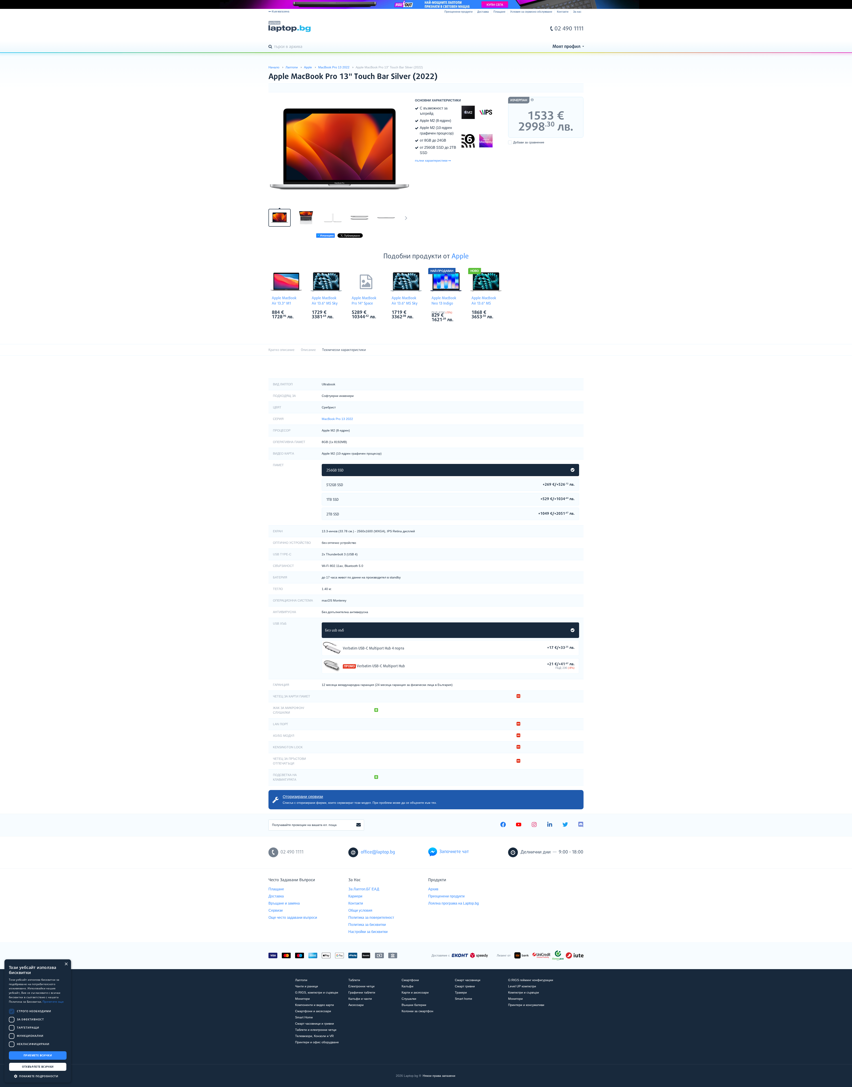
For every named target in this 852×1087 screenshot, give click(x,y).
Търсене (271, 47)
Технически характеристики (344, 349)
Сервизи (275, 910)
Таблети (354, 980)
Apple (460, 256)
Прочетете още (53, 1002)
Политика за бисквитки (367, 925)
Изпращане (327, 235)
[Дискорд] (581, 825)
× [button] (66, 964)
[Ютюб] (518, 825)
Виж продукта (332, 648)
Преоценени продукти (458, 11)
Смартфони (410, 980)
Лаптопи (301, 980)
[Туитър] (565, 825)
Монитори (302, 998)
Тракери (461, 992)
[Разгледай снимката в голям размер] (339, 150)
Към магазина (280, 11)
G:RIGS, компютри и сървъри (316, 992)
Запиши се (358, 825)
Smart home (463, 998)
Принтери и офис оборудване (317, 1042)
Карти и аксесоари (415, 992)
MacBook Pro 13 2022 (337, 419)
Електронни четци (361, 986)
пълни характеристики (431, 160)
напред (406, 218)
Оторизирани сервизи (303, 796)
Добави (528, 142)
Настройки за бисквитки (368, 932)
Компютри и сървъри (523, 992)
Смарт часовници (467, 980)
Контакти (562, 11)
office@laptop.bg (378, 852)
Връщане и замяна (284, 903)
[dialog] (37, 1021)
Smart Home (304, 1017)
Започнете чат (454, 851)
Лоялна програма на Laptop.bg (453, 903)
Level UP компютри (522, 986)
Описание (308, 349)
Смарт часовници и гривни (314, 1023)
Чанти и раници (306, 986)
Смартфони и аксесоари (313, 1011)
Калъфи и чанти (360, 998)
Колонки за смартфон (417, 1011)
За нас (577, 11)
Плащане (499, 11)
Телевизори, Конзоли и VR (314, 1036)
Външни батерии (414, 1005)
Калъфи (407, 986)
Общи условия (360, 910)
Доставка (483, 11)
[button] (38, 1076)
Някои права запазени (439, 1075)
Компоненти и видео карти (314, 1005)
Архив (433, 889)
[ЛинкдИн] (549, 825)
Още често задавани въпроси (292, 917)
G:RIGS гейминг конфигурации (530, 980)
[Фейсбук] (503, 825)
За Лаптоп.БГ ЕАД (363, 889)
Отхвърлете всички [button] (38, 1067)
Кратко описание (281, 349)
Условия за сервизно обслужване (531, 11)
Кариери (355, 896)
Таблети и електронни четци (315, 1030)
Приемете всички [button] (38, 1055)
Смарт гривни (465, 986)
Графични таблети (361, 992)
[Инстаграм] (534, 825)
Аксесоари (356, 1005)
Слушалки (409, 998)
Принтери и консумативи (526, 1005)
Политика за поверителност (371, 917)
